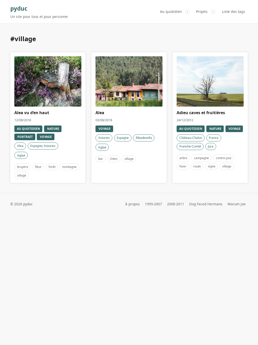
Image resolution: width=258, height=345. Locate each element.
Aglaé (21, 155)
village (21, 175)
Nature (53, 129)
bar (100, 159)
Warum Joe (237, 204)
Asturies (104, 138)
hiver (182, 166)
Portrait (25, 137)
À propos (132, 204)
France (213, 138)
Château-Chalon (190, 138)
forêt (52, 167)
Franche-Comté (190, 146)
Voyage (46, 137)
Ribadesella (144, 138)
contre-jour (224, 158)
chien (113, 159)
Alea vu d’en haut (31, 112)
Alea (20, 146)
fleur (38, 167)
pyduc (18, 8)
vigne (211, 166)
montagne (69, 167)
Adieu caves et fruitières (201, 112)
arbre (183, 158)
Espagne (123, 138)
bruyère (22, 167)
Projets (202, 11)
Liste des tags (233, 11)
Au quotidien (171, 11)
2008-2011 (175, 204)
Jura (210, 146)
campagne (201, 158)
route (197, 166)
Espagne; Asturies (42, 146)
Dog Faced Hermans (205, 204)
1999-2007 (153, 204)
